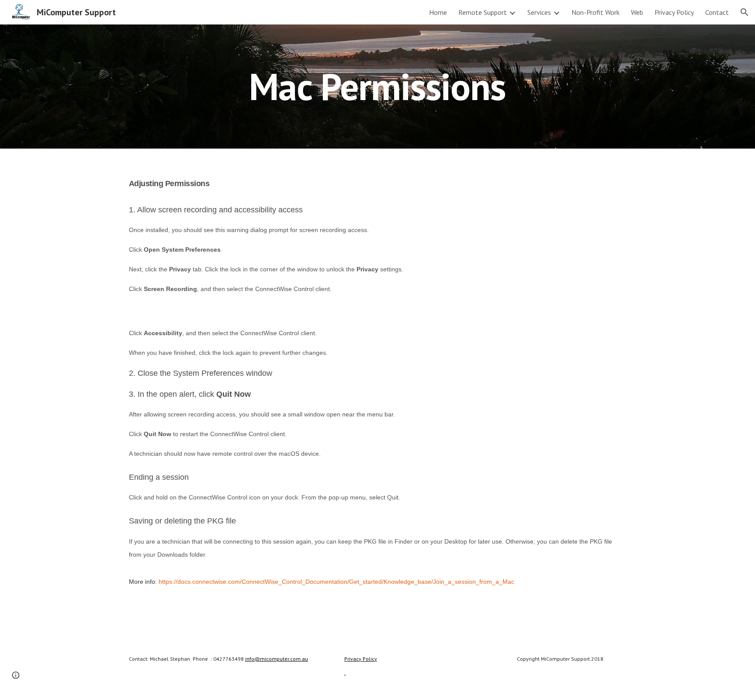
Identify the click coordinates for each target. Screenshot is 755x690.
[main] (377, 86)
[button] (744, 12)
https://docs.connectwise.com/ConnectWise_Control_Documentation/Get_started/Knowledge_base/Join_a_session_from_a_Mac (336, 581)
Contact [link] (717, 12)
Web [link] (637, 12)
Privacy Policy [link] (674, 12)
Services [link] (539, 12)
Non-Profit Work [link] (595, 12)
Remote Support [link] (482, 12)
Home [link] (438, 12)
